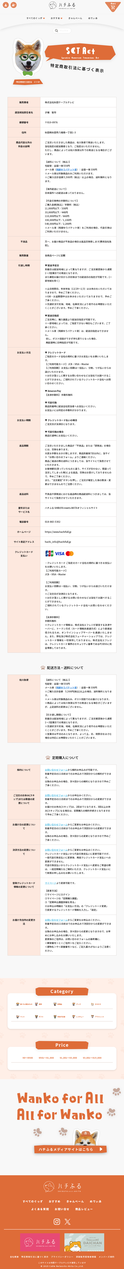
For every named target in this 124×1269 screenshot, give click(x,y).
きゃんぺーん (75, 18)
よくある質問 (40, 1209)
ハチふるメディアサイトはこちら (66, 1149)
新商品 (59, 1004)
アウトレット (99, 1017)
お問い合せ (62, 1209)
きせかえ (98, 1004)
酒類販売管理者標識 (86, 1256)
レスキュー (80, 1017)
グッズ (78, 1004)
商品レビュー (84, 1209)
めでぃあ (93, 18)
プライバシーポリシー (62, 1256)
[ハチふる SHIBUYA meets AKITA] (62, 5)
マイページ (50, 883)
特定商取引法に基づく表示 (34, 1256)
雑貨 (40, 1004)
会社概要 (14, 1256)
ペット (22, 1017)
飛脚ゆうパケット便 (66, 169)
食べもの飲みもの (26, 1004)
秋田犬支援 (61, 1017)
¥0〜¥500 (28, 1057)
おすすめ (55, 1201)
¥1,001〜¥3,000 (68, 1057)
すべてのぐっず (34, 18)
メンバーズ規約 (106, 1256)
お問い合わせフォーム (56, 769)
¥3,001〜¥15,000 (92, 1057)
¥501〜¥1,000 (46, 1057)
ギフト (41, 1017)
